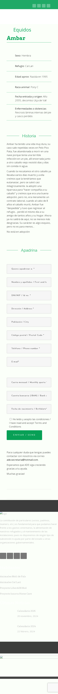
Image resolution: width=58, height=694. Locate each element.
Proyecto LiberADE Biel (13, 588)
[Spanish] (30, 5)
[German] (25, 5)
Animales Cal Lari (10, 582)
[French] (20, 5)
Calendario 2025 (26, 611)
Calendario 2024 (26, 626)
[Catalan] (11, 5)
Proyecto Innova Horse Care (16, 593)
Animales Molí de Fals (13, 576)
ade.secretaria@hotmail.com (22, 459)
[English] (16, 5)
